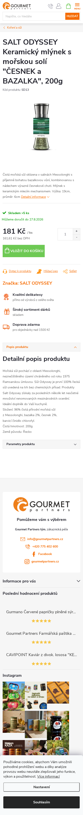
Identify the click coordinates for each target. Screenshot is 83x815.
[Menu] (77, 6)
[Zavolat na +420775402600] (50, 6)
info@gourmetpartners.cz (45, 539)
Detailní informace (33, 197)
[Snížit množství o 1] (76, 237)
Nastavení (41, 787)
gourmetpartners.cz (45, 561)
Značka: (27, 283)
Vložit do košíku (26, 251)
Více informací (48, 776)
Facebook (45, 554)
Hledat (72, 16)
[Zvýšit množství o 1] (76, 231)
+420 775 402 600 (45, 546)
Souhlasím (41, 802)
